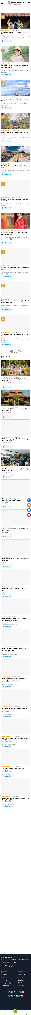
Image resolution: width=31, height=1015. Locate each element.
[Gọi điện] (15, 1012)
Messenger (25, 1014)
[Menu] (2, 3)
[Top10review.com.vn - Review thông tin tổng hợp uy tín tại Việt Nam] (15, 3)
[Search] (29, 2)
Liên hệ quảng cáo (5, 1014)
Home (13, 10)
